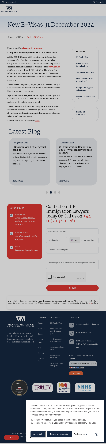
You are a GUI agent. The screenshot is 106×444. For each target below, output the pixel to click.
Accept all (37, 434)
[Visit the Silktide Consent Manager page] (97, 434)
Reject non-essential (59, 434)
